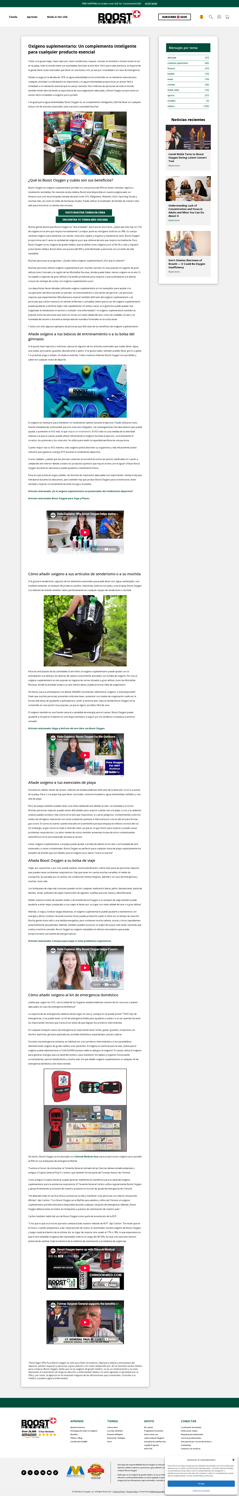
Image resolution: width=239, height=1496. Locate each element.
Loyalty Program (151, 1445)
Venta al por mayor (189, 1431)
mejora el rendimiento (79, 431)
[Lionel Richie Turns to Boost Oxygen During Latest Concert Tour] (188, 137)
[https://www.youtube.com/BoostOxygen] (49, 1472)
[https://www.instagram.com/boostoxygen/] (36, 1472)
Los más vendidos (115, 1431)
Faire (109, 1441)
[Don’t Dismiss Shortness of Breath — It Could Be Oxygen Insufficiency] (188, 243)
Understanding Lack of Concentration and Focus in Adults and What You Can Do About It (186, 211)
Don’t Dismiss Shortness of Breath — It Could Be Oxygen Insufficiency (186, 264)
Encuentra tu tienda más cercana (85, 219)
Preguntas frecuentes (153, 1431)
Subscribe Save (174, 17)
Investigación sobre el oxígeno (83, 1431)
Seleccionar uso (151, 1434)
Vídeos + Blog (76, 1438)
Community (186, 1445)
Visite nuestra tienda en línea (85, 212)
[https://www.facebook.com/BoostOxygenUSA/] (23, 1472)
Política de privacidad (201, 1490)
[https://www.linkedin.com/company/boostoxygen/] (42, 1472)
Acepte (201, 1483)
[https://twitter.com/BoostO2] (30, 1472)
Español (201, 17)
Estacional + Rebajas (116, 1438)
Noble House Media (158, 1491)
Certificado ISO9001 (79, 1441)
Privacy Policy (132, 1491)
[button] (233, 1459)
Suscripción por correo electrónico (196, 1441)
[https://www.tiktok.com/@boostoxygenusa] (55, 1472)
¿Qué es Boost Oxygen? (154, 1438)
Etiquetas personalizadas (192, 1434)
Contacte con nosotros (190, 1448)
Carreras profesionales (191, 1438)
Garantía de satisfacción (155, 1441)
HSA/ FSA (148, 1448)
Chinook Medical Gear (86, 1156)
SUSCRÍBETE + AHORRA (162, 3)
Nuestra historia (77, 1427)
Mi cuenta (148, 1427)
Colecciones (112, 1427)
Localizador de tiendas (191, 1427)
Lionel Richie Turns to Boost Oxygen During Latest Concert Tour (187, 157)
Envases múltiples (115, 1434)
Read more (174, 165)
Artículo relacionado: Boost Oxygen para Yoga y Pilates (58, 498)
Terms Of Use (119, 1491)
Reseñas (74, 1434)
